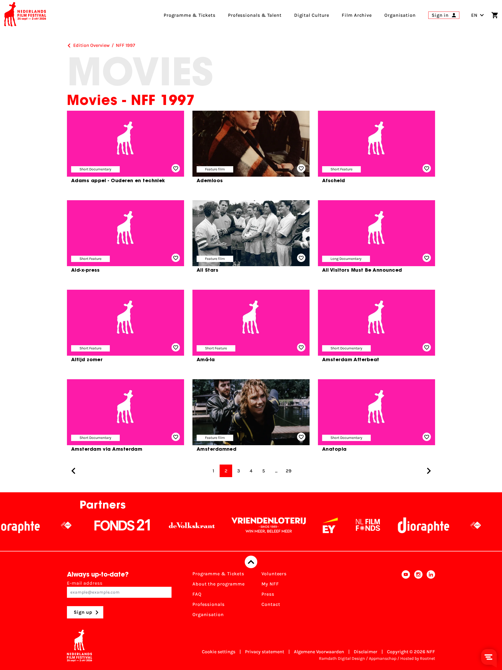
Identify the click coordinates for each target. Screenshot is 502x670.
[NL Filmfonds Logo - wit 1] (339, 525)
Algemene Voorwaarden (319, 652)
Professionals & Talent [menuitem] (255, 15)
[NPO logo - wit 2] (38, 525)
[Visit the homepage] (25, 15)
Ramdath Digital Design (342, 658)
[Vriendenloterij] (240, 525)
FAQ (197, 594)
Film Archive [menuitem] (357, 15)
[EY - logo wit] (302, 525)
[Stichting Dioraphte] (395, 525)
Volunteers (274, 574)
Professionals (208, 604)
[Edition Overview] (69, 45)
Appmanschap (382, 658)
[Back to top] (251, 562)
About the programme (218, 584)
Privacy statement (264, 652)
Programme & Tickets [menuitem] (189, 15)
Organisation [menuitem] (400, 15)
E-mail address (84, 583)
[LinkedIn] (431, 595)
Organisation (208, 614)
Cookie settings (218, 652)
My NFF (270, 584)
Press (267, 594)
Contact (270, 604)
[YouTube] (406, 595)
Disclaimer (365, 652)
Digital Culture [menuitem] (311, 15)
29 (289, 471)
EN (474, 15)
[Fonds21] (94, 525)
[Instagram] (418, 595)
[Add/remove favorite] (176, 168)
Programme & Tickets (218, 574)
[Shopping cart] (495, 15)
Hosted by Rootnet (417, 658)
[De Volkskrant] (164, 525)
